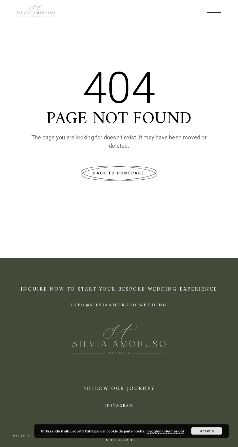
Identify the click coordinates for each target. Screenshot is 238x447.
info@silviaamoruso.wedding (119, 305)
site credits (121, 440)
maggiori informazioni (165, 431)
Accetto (207, 431)
